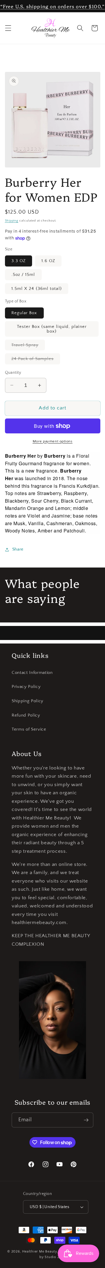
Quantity (13, 372)
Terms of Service (29, 729)
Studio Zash (55, 1257)
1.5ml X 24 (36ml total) (36, 288)
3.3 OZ (18, 260)
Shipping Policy (27, 700)
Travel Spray (28, 346)
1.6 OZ (48, 260)
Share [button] (18, 549)
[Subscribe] (86, 1120)
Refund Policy (26, 715)
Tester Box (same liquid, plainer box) (52, 328)
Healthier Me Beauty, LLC (43, 1251)
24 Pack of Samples (35, 360)
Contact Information (32, 672)
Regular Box (24, 312)
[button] (8, 28)
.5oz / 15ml (23, 274)
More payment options (53, 441)
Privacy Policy (26, 686)
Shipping (11, 220)
